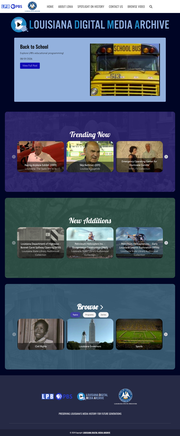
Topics (75, 315)
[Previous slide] (14, 157)
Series (103, 315)
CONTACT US (116, 6)
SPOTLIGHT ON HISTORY (91, 6)
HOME (50, 6)
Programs (89, 315)
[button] (150, 6)
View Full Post (30, 65)
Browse (88, 306)
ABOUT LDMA (65, 6)
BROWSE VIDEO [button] (136, 6)
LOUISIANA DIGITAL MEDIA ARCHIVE (96, 432)
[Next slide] (166, 157)
